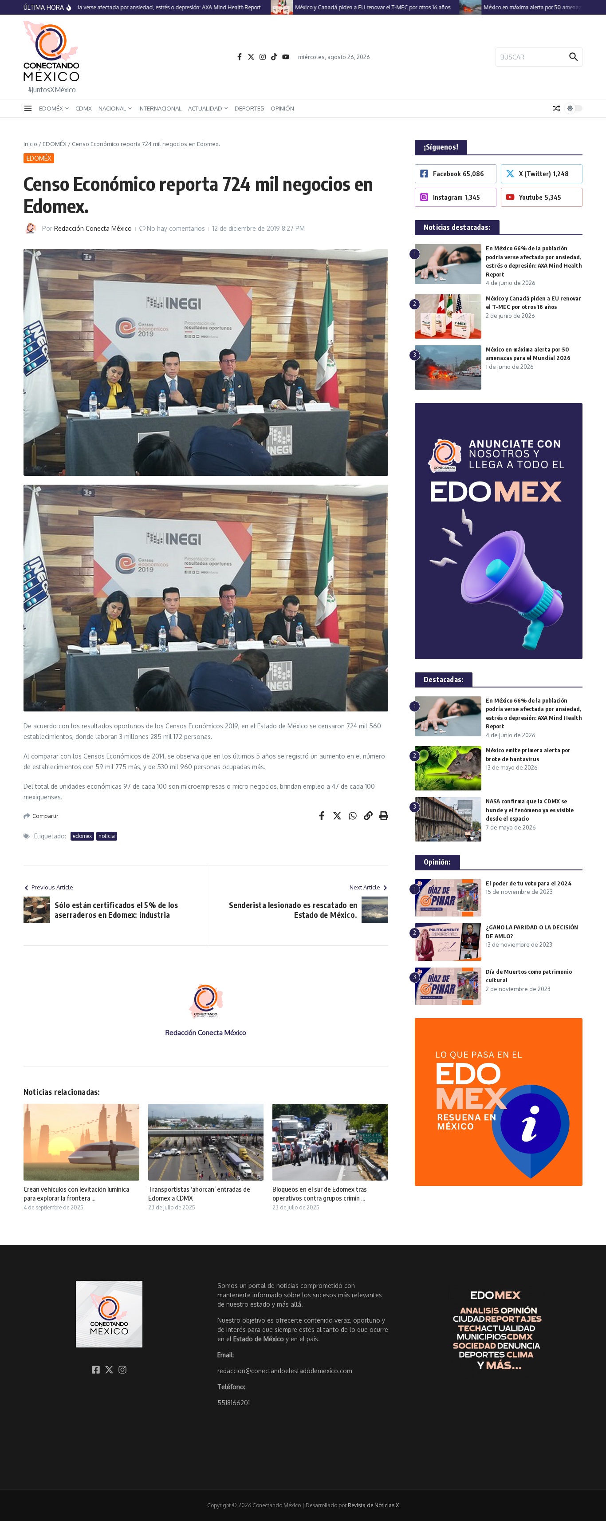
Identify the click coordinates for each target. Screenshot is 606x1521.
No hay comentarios (176, 228)
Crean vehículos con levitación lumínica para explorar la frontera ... (76, 1193)
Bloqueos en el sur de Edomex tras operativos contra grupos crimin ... (319, 1193)
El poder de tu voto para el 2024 (529, 883)
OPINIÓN (282, 108)
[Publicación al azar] (556, 108)
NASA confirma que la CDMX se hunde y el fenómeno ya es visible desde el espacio (530, 810)
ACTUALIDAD (205, 108)
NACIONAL (112, 108)
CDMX (83, 108)
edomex (82, 836)
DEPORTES (249, 108)
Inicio (30, 143)
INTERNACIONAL (159, 108)
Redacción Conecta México (93, 228)
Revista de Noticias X (373, 1505)
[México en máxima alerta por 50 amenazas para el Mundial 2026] (444, 7)
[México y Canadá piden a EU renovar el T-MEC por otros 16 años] (256, 7)
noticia (106, 836)
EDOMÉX (51, 108)
